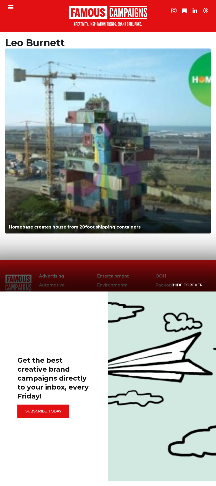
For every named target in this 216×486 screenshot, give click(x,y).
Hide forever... (189, 285)
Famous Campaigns (108, 16)
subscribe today (43, 411)
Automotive (52, 285)
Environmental (113, 285)
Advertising (51, 276)
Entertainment (113, 276)
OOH (160, 276)
